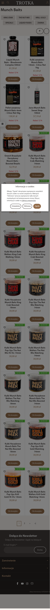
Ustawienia (16, 206)
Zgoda (37, 206)
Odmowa (27, 206)
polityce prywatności (29, 200)
